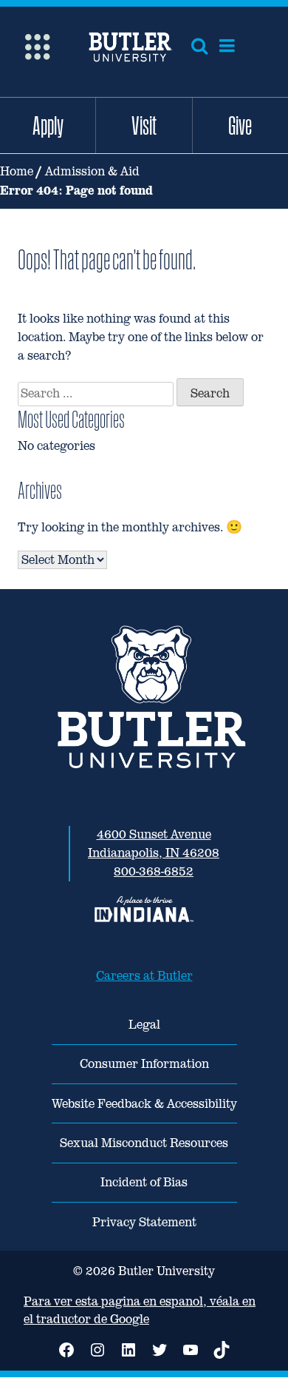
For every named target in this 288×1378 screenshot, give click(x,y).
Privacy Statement (144, 1222)
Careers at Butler (144, 976)
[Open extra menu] (37, 45)
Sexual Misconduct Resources (144, 1143)
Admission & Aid (92, 171)
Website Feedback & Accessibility (144, 1104)
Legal (144, 1024)
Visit (144, 125)
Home (16, 171)
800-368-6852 (153, 871)
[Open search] (199, 46)
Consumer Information (144, 1064)
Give (240, 125)
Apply (48, 125)
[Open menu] (227, 46)
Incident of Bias (144, 1182)
